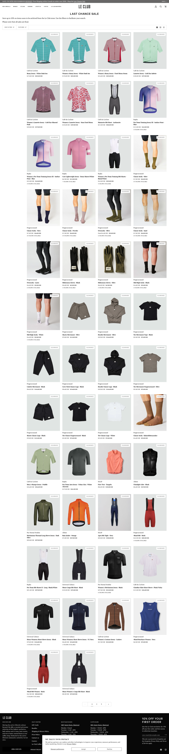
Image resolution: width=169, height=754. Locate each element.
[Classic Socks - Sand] (149, 236)
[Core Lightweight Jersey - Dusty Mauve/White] (63, 182)
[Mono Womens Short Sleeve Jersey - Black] (28, 645)
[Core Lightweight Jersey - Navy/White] (67, 182)
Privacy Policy (71, 744)
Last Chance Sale (79, 1)
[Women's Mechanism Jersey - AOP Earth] (106, 593)
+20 (152, 182)
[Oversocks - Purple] (110, 236)
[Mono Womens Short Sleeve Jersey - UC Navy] (31, 645)
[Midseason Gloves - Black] (67, 288)
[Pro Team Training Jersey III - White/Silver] (134, 130)
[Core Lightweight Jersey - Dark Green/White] (70, 182)
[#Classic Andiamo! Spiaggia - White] (138, 182)
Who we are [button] (6, 722)
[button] (7, 6)
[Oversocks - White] (99, 236)
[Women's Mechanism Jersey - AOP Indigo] (110, 593)
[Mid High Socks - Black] (134, 288)
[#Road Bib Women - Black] (31, 697)
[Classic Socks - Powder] (77, 236)
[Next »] (108, 704)
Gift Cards (35, 725)
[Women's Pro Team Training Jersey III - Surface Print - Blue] (35, 184)
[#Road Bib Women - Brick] (38, 697)
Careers (34, 741)
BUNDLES (29, 1)
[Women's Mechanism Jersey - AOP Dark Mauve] (103, 593)
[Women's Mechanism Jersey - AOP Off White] (99, 593)
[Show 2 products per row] (157, 27)
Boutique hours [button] (66, 722)
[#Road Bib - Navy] (134, 541)
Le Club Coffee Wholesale (40, 744)
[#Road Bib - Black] (149, 541)
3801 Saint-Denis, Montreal (99, 725)
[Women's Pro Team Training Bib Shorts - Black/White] (99, 184)
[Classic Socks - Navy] (42, 236)
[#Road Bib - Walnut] (142, 541)
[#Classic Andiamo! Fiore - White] (142, 182)
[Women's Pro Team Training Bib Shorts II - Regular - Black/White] (106, 184)
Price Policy (36, 735)
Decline (109, 749)
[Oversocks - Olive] (106, 236)
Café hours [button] (94, 722)
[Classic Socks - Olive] (149, 182)
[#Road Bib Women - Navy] (35, 697)
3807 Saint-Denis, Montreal (70, 725)
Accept (83, 749)
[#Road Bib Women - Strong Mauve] (42, 697)
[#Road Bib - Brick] (138, 541)
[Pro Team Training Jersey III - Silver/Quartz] (138, 130)
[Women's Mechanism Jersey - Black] (113, 593)
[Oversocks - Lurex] (113, 236)
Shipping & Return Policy (40, 731)
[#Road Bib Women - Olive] (28, 697)
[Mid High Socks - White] (138, 288)
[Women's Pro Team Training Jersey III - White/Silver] (28, 184)
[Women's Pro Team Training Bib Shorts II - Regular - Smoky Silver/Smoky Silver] (103, 184)
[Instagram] (166, 750)
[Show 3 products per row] (160, 27)
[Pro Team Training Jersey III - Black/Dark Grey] (142, 130)
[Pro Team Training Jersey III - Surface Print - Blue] (145, 130)
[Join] (165, 734)
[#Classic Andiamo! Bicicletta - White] (134, 182)
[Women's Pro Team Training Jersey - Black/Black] (38, 184)
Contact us (35, 738)
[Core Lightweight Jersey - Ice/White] (74, 182)
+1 (116, 236)
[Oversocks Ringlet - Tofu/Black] (103, 236)
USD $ (163, 1)
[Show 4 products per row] (164, 27)
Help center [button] (36, 722)
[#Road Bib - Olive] (145, 541)
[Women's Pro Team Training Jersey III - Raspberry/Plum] (31, 184)
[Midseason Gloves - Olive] (63, 288)
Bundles (34, 728)
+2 (81, 182)
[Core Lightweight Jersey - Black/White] (77, 182)
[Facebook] (161, 750)
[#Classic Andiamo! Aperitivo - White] (145, 182)
